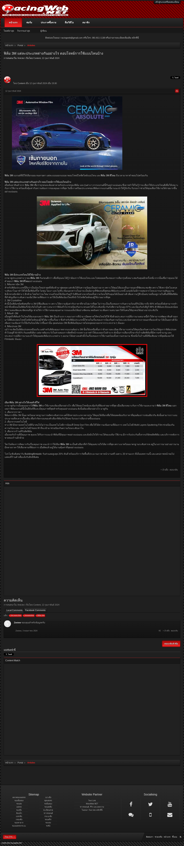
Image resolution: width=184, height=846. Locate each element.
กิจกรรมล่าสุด (23, 31)
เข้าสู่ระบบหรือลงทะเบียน (167, 2)
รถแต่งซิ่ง (48, 807)
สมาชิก (86, 22)
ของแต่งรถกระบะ (19, 826)
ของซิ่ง (19, 810)
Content (37, 58)
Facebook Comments (35, 610)
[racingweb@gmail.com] (169, 815)
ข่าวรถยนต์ (48, 813)
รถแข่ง (48, 823)
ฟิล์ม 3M (29, 185)
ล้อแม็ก (19, 813)
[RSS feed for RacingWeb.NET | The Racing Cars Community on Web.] (181, 834)
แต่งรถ (19, 807)
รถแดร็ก (48, 819)
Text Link (92, 800)
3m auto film (16, 615)
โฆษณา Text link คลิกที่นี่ (92, 810)
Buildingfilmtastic (33, 454)
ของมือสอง (19, 800)
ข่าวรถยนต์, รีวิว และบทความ (92, 807)
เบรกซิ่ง (19, 816)
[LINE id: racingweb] (131, 815)
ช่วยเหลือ (158, 837)
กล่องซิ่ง (19, 819)
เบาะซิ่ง (48, 797)
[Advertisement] (92, 541)
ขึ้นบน (174, 837)
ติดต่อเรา (149, 837)
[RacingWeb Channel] (169, 804)
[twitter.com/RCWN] (150, 804)
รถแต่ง (19, 804)
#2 (160, 631)
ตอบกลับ (174, 469)
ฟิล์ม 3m (41, 615)
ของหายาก (19, 823)
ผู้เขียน (43, 31)
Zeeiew (17, 622)
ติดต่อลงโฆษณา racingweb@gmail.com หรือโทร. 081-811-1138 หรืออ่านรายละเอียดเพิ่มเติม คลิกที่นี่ (92, 37)
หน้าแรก (13, 22)
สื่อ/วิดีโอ (69, 22)
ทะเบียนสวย (48, 810)
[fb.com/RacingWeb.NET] (131, 804)
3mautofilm (29, 615)
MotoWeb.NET (92, 804)
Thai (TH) (8, 837)
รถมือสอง (48, 804)
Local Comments (14, 610)
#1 (177, 91)
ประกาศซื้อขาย (48, 22)
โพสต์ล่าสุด (9, 31)
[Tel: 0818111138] (150, 815)
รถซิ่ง (48, 826)
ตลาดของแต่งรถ (19, 797)
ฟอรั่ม (29, 22)
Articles (21, 58)
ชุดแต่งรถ (48, 800)
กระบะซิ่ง (48, 816)
